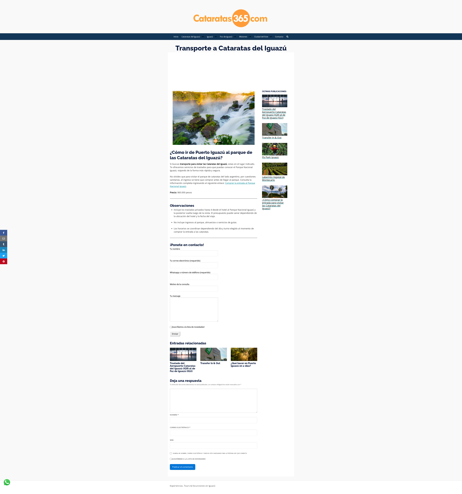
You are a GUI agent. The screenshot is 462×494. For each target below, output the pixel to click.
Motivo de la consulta (179, 284)
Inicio (176, 36)
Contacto (279, 36)
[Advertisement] (231, 72)
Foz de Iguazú (226, 36)
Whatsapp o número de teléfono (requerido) (190, 272)
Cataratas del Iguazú (191, 36)
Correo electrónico (180, 427)
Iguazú (210, 36)
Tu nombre (175, 249)
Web (171, 440)
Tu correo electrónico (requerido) (185, 260)
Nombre (174, 415)
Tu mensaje (175, 296)
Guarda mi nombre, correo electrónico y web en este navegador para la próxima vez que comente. (210, 453)
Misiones (243, 36)
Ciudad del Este (261, 36)
